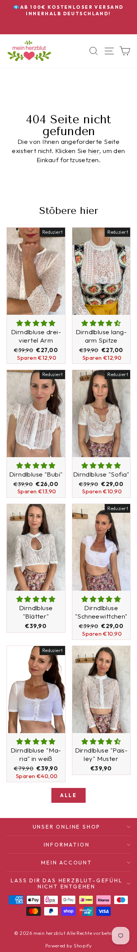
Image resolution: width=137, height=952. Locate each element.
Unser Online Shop (67, 826)
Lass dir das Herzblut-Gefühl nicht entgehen (66, 883)
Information (67, 844)
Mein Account (66, 862)
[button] (36, 323)
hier (94, 151)
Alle (68, 795)
